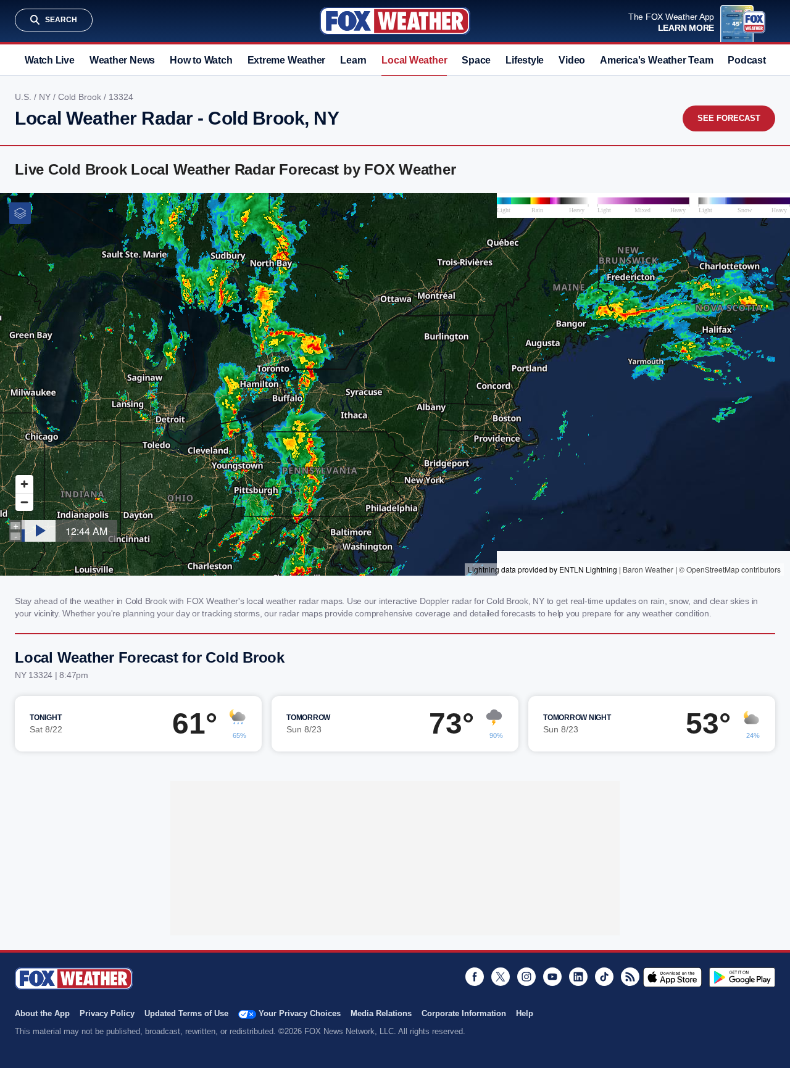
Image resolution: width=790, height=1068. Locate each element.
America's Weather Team (656, 60)
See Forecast (728, 118)
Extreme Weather (286, 60)
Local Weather (414, 60)
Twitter (500, 976)
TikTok (604, 976)
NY (46, 97)
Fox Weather (395, 21)
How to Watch (201, 60)
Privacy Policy (107, 1013)
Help (524, 1013)
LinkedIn (578, 976)
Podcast (746, 60)
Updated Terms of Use (186, 1013)
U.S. (24, 97)
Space (476, 60)
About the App (42, 1013)
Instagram (526, 976)
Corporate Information (464, 1013)
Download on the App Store (672, 977)
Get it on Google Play (742, 977)
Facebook (474, 976)
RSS (630, 976)
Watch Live (50, 60)
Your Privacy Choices (300, 1013)
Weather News (122, 60)
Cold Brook (81, 97)
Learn (353, 60)
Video (572, 60)
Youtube (552, 976)
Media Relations (381, 1013)
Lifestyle (524, 60)
